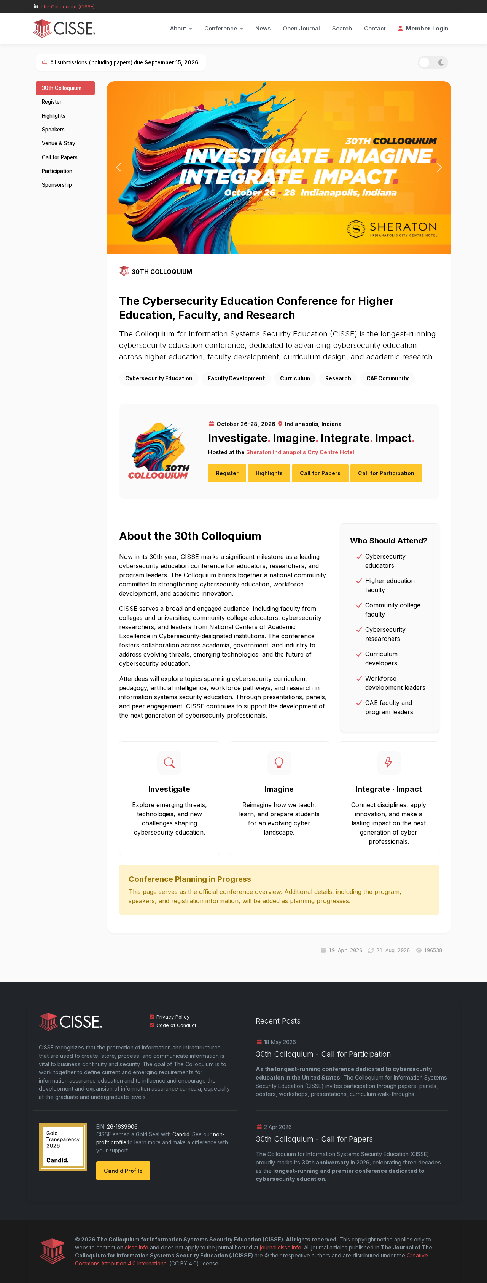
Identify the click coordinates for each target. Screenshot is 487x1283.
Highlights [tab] (53, 116)
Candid (180, 1134)
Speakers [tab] (53, 130)
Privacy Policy (172, 1017)
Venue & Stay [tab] (58, 143)
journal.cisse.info (280, 1247)
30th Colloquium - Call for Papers (314, 1139)
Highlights (269, 473)
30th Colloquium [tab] (61, 88)
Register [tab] (52, 102)
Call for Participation (386, 473)
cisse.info (136, 1247)
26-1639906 (122, 1127)
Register (227, 473)
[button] (181, 28)
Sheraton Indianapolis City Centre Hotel (300, 452)
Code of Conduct (176, 1025)
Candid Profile (123, 1171)
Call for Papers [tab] (60, 157)
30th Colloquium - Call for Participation (323, 1054)
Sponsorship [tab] (57, 185)
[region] (279, 167)
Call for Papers (320, 473)
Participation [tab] (57, 171)
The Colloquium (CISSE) (67, 7)
